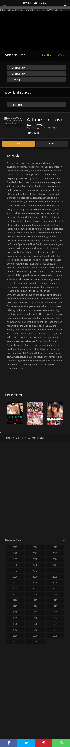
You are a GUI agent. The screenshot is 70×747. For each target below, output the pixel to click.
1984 (54, 624)
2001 (15, 594)
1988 (35, 618)
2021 (35, 553)
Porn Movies (33, 133)
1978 (54, 636)
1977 (15, 641)
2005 (54, 582)
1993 (54, 606)
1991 (35, 612)
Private (40, 125)
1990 (54, 612)
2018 (35, 559)
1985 (35, 624)
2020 (54, 553)
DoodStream (18, 67)
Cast (51, 143)
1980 (15, 636)
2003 (35, 588)
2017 (54, 559)
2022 (29, 125)
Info (18, 143)
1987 (54, 618)
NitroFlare (16, 104)
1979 (35, 636)
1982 (35, 630)
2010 (15, 577)
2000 (35, 594)
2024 (35, 547)
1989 (15, 618)
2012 (35, 571)
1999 (54, 594)
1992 (15, 612)
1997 (35, 600)
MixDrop (16, 79)
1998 (15, 600)
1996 (54, 600)
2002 (54, 588)
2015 (35, 565)
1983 (15, 630)
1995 (15, 606)
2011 (55, 571)
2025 (15, 547)
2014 (54, 565)
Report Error (47, 55)
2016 (15, 565)
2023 (54, 547)
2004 (15, 588)
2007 (15, 582)
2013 (15, 571)
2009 (35, 577)
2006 (35, 582)
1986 (15, 624)
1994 (35, 606)
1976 (35, 641)
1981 (54, 630)
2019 (15, 559)
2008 (54, 577)
